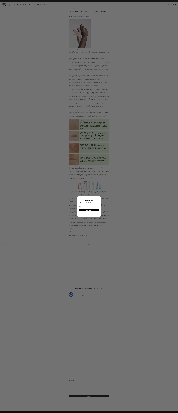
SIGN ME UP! (89, 210)
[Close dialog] (99, 197)
